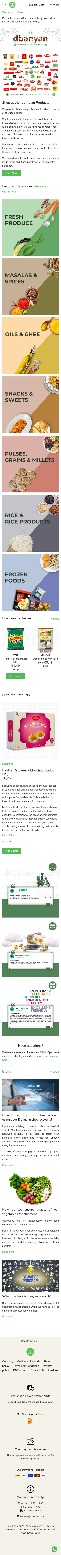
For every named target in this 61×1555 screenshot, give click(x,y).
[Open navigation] (4, 5)
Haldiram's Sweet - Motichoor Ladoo (28, 770)
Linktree (53, 1370)
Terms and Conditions (26, 1366)
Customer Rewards (28, 1361)
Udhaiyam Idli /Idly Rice (45, 657)
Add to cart (15, 676)
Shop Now (11, 173)
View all (54, 618)
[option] (30, 37)
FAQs (43, 1052)
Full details (8, 835)
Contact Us (8, 152)
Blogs (6, 1071)
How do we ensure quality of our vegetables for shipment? (30, 1211)
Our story (7, 1361)
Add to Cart (12, 851)
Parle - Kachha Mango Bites (15, 659)
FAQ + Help (20, 1370)
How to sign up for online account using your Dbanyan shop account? (30, 1117)
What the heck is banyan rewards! (26, 1296)
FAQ (54, 144)
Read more (8, 1165)
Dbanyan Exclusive (16, 618)
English (38, 4)
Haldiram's (7, 763)
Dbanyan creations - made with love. (30, 1527)
